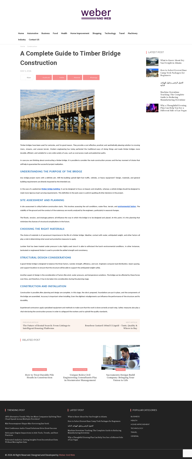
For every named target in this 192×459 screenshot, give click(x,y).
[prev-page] (77, 386)
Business (120, 369)
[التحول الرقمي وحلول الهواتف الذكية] (152, 84)
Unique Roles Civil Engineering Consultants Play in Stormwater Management (80, 377)
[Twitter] (172, 456)
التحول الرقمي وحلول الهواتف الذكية (80, 425)
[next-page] (81, 386)
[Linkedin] (160, 456)
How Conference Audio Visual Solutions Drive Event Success (31, 428)
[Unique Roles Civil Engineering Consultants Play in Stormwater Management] (80, 357)
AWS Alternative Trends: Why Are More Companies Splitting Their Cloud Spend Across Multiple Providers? (33, 417)
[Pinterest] (166, 456)
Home (22, 46)
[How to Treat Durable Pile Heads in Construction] (39, 357)
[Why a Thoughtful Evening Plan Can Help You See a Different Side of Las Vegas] (152, 108)
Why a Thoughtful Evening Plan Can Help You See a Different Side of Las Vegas (173, 108)
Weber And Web (67, 455)
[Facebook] (155, 456)
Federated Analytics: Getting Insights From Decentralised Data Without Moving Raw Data (31, 440)
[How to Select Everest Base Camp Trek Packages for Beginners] (152, 73)
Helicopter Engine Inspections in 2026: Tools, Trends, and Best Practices (31, 433)
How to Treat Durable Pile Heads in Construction (39, 376)
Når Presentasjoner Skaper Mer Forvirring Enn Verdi (27, 423)
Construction (32, 46)
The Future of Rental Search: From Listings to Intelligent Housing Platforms (46, 327)
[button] (154, 33)
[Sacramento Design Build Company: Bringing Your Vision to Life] (120, 357)
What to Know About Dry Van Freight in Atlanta (172, 61)
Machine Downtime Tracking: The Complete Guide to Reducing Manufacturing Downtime (172, 96)
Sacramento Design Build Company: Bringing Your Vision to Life (120, 377)
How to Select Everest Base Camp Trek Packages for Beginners (173, 73)
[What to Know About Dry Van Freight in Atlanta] (152, 61)
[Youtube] (178, 456)
